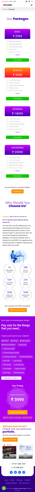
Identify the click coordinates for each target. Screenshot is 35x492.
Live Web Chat (19, 365)
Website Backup (19, 372)
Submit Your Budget (17, 412)
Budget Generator (11, 483)
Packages (19, 480)
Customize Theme (9, 349)
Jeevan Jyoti (9, 457)
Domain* (6, 341)
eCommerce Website (10, 357)
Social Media (7, 368)
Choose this (17, 60)
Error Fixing (7, 372)
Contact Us (17, 191)
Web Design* (26, 341)
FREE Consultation (17, 310)
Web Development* (9, 345)
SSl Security (7, 365)
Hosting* (15, 341)
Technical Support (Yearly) (11, 353)
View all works (10, 440)
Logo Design (17, 361)
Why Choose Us (24, 483)
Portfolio (27, 480)
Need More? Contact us (11, 378)
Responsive (22, 345)
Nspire (26, 457)
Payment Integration (26, 357)
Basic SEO (7, 361)
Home (4, 9)
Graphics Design (20, 368)
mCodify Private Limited (19, 488)
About (12, 480)
